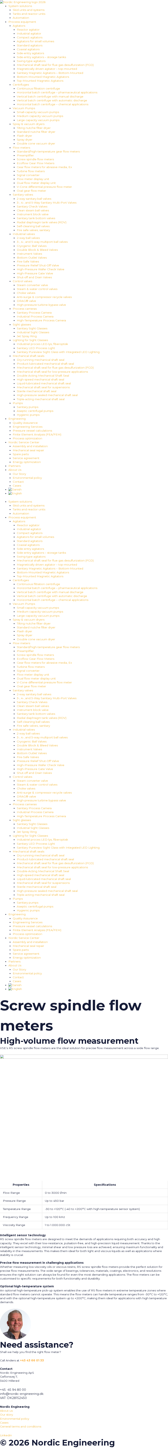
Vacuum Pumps (24, 108)
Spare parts (21, 454)
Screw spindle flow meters (35, 159)
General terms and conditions (20, 1426)
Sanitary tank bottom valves (36, 218)
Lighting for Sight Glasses (30, 340)
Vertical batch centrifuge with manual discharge (50, 96)
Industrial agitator (29, 33)
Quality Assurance (25, 422)
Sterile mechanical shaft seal (36, 391)
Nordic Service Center (23, 442)
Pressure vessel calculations (32, 430)
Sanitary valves (23, 194)
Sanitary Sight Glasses (32, 328)
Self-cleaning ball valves (33, 226)
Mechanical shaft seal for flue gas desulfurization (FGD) (55, 64)
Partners (14, 465)
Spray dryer (24, 139)
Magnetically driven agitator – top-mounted (47, 68)
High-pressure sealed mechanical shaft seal (47, 395)
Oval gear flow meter (31, 190)
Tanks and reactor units (29, 13)
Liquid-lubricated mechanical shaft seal (44, 383)
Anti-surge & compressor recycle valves (44, 297)
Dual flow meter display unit (36, 182)
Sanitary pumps (27, 407)
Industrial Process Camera (35, 316)
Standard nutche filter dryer (36, 131)
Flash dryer (24, 135)
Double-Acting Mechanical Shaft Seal (43, 375)
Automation (21, 17)
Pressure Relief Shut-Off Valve (38, 265)
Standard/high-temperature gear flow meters (48, 151)
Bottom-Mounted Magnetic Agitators (43, 76)
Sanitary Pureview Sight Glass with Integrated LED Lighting (58, 352)
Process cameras (25, 308)
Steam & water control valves (37, 289)
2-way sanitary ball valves (34, 198)
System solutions (20, 6)
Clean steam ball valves (33, 210)
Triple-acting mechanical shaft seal (41, 399)
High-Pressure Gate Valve (35, 273)
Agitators (19, 25)
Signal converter (28, 175)
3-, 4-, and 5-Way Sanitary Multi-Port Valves (46, 202)
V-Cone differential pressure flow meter (44, 186)
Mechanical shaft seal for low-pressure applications (52, 371)
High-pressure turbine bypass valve (41, 304)
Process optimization (27, 438)
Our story (6, 1414)
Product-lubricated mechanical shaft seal (45, 363)
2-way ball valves (28, 237)
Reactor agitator (28, 29)
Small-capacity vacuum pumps (38, 112)
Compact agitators (29, 37)
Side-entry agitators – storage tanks (41, 57)
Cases (17, 485)
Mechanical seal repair (28, 450)
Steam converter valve (32, 285)
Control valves (22, 281)
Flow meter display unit (33, 179)
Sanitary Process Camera (34, 312)
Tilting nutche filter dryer (34, 127)
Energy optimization (27, 462)
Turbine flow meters (31, 171)
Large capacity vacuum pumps (38, 120)
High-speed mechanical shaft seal (40, 379)
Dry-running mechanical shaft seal (40, 359)
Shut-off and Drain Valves (34, 277)
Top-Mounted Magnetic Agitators (40, 80)
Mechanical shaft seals (28, 355)
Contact (18, 481)
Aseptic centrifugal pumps (35, 410)
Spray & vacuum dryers (28, 124)
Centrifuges (21, 84)
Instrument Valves (29, 253)
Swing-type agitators (31, 61)
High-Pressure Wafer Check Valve (40, 269)
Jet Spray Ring (27, 336)
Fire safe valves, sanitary (33, 230)
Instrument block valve (33, 214)
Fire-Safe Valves (28, 261)
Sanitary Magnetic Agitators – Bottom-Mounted (50, 72)
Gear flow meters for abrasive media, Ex (44, 167)
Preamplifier (25, 155)
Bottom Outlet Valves (32, 257)
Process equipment (22, 21)
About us (6, 1410)
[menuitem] (88, 489)
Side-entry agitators (30, 53)
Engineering (17, 418)
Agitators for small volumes (35, 41)
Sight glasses (22, 324)
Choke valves (26, 292)
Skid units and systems (28, 9)
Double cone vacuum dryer (36, 143)
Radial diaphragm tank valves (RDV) (41, 222)
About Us (14, 469)
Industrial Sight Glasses (33, 332)
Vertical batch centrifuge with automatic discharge (52, 100)
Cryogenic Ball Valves (32, 245)
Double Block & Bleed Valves (37, 249)
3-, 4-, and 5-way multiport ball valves (42, 241)
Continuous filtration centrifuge (38, 88)
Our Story (19, 473)
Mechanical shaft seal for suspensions (43, 387)
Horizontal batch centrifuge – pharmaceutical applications (57, 92)
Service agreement (26, 458)
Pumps (18, 403)
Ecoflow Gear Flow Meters (35, 163)
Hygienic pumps (28, 414)
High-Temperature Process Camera (41, 320)
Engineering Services (27, 426)
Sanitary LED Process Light (36, 348)
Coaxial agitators (28, 49)
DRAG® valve (26, 300)
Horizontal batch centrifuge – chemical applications (52, 104)
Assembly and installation (30, 446)
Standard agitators (29, 45)
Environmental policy (27, 477)
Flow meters (21, 147)
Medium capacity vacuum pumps (40, 116)
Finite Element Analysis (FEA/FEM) (37, 434)
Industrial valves (24, 234)
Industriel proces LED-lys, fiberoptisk (42, 344)
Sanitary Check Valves (32, 206)
